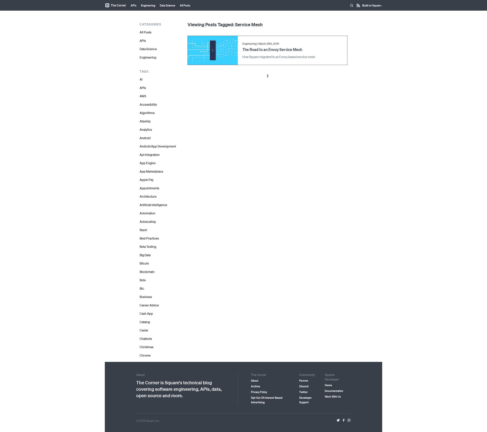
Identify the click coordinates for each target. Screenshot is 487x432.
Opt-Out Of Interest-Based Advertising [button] (266, 400)
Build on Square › (372, 4)
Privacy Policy (259, 392)
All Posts (185, 5)
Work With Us (333, 396)
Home (328, 385)
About (254, 380)
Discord (303, 386)
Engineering (148, 5)
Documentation (334, 390)
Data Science (167, 5)
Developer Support (305, 400)
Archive (255, 386)
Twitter (303, 392)
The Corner (118, 5)
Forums (303, 380)
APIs (133, 5)
